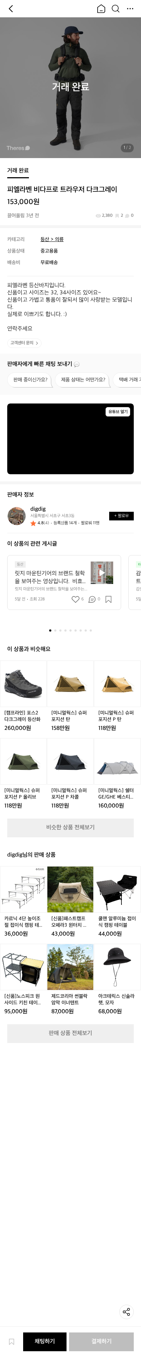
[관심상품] (15, 1342)
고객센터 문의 (21, 343)
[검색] (115, 8)
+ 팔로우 (121, 516)
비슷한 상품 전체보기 (70, 827)
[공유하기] (126, 1312)
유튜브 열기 (118, 412)
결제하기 (101, 1341)
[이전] (11, 8)
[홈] (101, 8)
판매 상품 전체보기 (70, 1033)
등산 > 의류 (52, 239)
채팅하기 (45, 1341)
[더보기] (130, 8)
